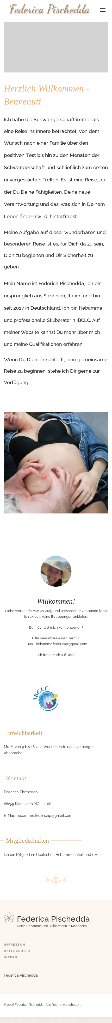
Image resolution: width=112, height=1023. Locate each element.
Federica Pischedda (49, 9)
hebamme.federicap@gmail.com (61, 644)
